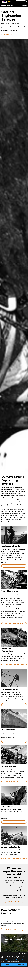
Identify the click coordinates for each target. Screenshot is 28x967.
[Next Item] (24, 950)
